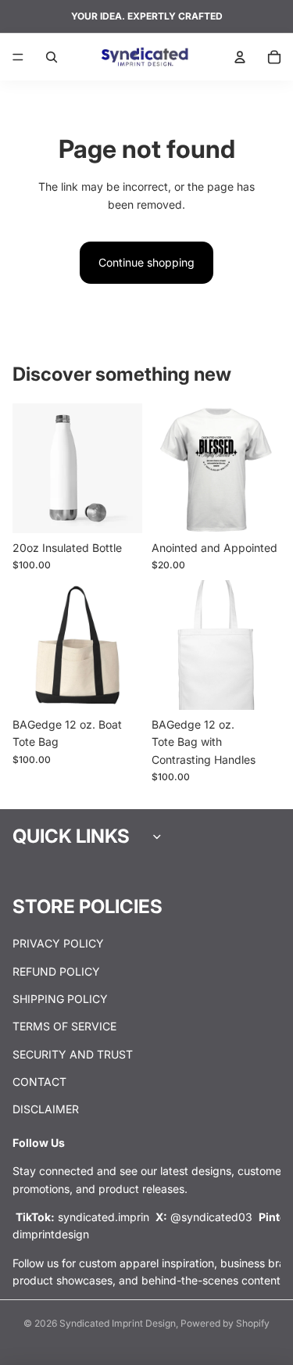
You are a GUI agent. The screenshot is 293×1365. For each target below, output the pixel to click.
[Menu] (18, 57)
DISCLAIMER (46, 1109)
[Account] (240, 57)
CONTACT (39, 1081)
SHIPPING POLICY (60, 998)
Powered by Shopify (225, 1323)
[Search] (51, 57)
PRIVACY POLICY (58, 943)
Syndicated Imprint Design (117, 1323)
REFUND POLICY (56, 971)
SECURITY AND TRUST (73, 1054)
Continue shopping (146, 262)
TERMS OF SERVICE (64, 1027)
